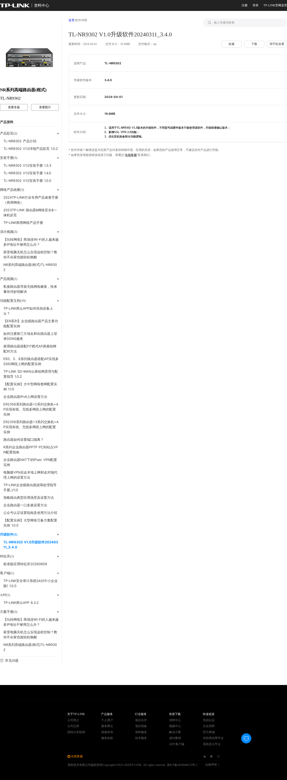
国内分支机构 (76, 732)
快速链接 (209, 714)
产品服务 (107, 714)
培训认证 (209, 720)
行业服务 (141, 714)
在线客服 (131, 155)
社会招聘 (209, 726)
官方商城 (209, 732)
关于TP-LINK (76, 714)
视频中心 (175, 726)
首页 (71, 20)
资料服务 (141, 732)
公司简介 (73, 720)
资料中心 (175, 720)
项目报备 (141, 726)
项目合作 (141, 720)
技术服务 (141, 738)
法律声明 (211, 764)
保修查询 (107, 732)
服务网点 (107, 726)
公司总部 (73, 726)
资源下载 (175, 714)
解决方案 (175, 732)
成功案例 (175, 738)
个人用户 (107, 720)
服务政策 (107, 738)
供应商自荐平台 (213, 738)
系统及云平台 (212, 744)
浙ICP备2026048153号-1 (182, 765)
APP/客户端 (176, 744)
